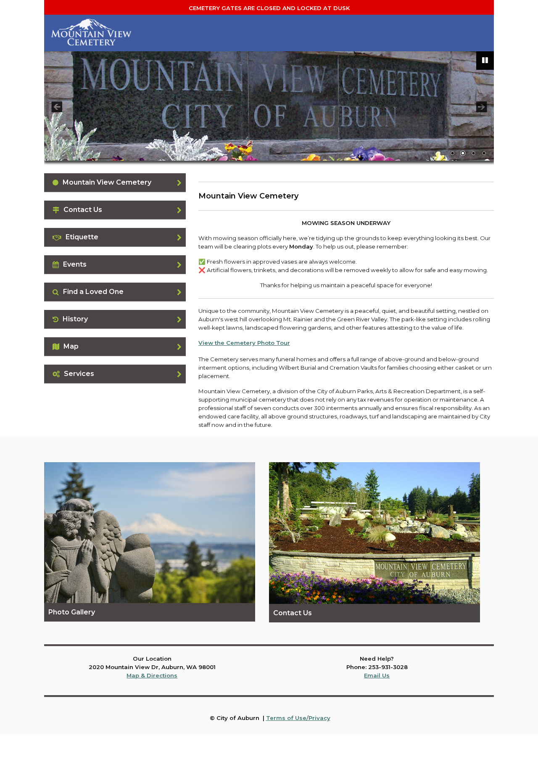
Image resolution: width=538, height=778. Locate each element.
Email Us (377, 675)
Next (481, 107)
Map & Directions (152, 675)
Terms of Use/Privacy (298, 717)
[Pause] (485, 60)
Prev (56, 107)
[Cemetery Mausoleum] (269, 106)
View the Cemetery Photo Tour (244, 342)
